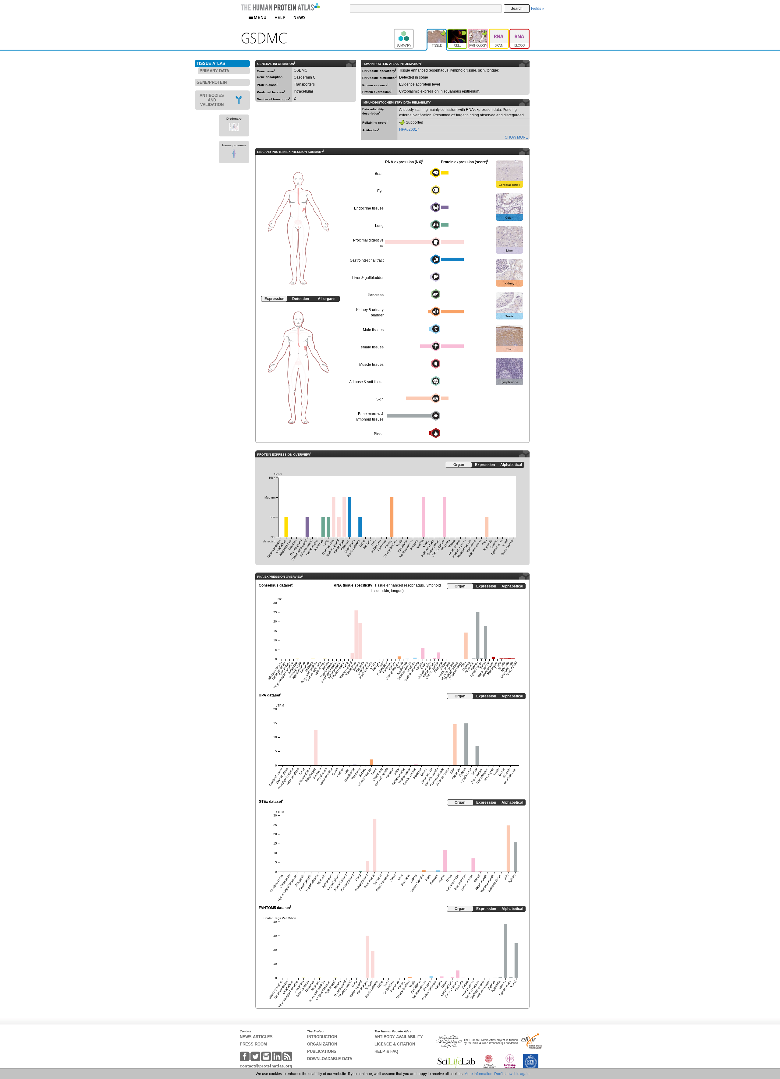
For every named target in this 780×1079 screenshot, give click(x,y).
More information (478, 1074)
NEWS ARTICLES (256, 1037)
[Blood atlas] (519, 31)
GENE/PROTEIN (212, 82)
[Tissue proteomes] (234, 154)
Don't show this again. (512, 1074)
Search (517, 8)
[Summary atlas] (410, 31)
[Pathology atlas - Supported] (478, 31)
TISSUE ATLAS (211, 63)
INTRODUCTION (322, 1037)
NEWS (299, 17)
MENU (260, 17)
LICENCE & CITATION (394, 1044)
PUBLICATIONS (321, 1051)
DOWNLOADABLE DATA (329, 1058)
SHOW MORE (516, 137)
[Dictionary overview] (234, 128)
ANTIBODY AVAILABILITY (398, 1037)
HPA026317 (409, 129)
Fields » (537, 8)
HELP (280, 17)
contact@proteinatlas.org (266, 1066)
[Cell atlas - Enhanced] (457, 31)
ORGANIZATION (322, 1044)
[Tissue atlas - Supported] (437, 31)
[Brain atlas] (499, 31)
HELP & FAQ (386, 1051)
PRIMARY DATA (214, 71)
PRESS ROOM (253, 1044)
